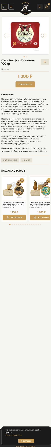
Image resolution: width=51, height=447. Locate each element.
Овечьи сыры (10, 160)
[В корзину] (14, 217)
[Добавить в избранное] (45, 62)
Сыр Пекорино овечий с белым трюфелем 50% (14, 203)
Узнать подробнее (14, 435)
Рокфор (26, 160)
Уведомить (25, 84)
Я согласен (26, 441)
